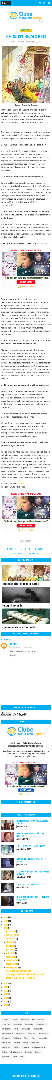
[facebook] (36, 3)
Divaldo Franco (44, 1034)
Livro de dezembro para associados (19, 971)
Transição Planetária (39, 1047)
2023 (6, 994)
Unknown (13, 644)
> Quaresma (6, 1024)
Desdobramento (7, 1034)
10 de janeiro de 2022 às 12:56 (21, 647)
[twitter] (44, 3)
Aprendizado (26, 30)
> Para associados (38, 1020)
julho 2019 (10, 953)
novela (15, 1057)
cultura (37, 1052)
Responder (13, 655)
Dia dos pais (32, 1034)
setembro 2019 (12, 960)
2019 (6, 928)
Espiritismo (17, 1038)
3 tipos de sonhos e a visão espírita (30, 846)
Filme (33, 1038)
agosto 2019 (11, 957)
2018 (6, 925)
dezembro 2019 (12, 968)
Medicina (17, 1043)
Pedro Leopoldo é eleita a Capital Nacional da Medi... (25, 974)
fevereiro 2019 (12, 935)
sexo (21, 1057)
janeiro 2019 (11, 931)
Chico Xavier (6, 1029)
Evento (26, 1038)
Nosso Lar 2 (35, 1043)
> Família (5, 1020)
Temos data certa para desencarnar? (31, 884)
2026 (6, 1005)
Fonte (21, 483)
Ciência (16, 1029)
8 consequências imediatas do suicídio (20, 583)
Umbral (4, 1052)
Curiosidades (26, 1029)
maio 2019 (10, 946)
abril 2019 (10, 942)
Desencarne (20, 1034)
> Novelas (15, 1020)
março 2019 (11, 939)
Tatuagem (25, 1047)
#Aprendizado (25, 541)
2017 (6, 921)
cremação (28, 1052)
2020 (6, 983)
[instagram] (40, 3)
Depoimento (38, 1029)
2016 (6, 917)
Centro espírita (41, 1024)
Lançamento (43, 1038)
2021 (6, 987)
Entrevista (6, 1038)
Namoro (25, 1043)
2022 (6, 991)
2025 (6, 1001)
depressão (5, 1057)
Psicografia (6, 1047)
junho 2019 (10, 949)
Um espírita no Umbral (13, 605)
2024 (6, 998)
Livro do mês (6, 1043)
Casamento (29, 1024)
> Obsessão (25, 1020)
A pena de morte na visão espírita (18, 627)
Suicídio (16, 1047)
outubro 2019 (11, 964)
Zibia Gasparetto (16, 1052)
